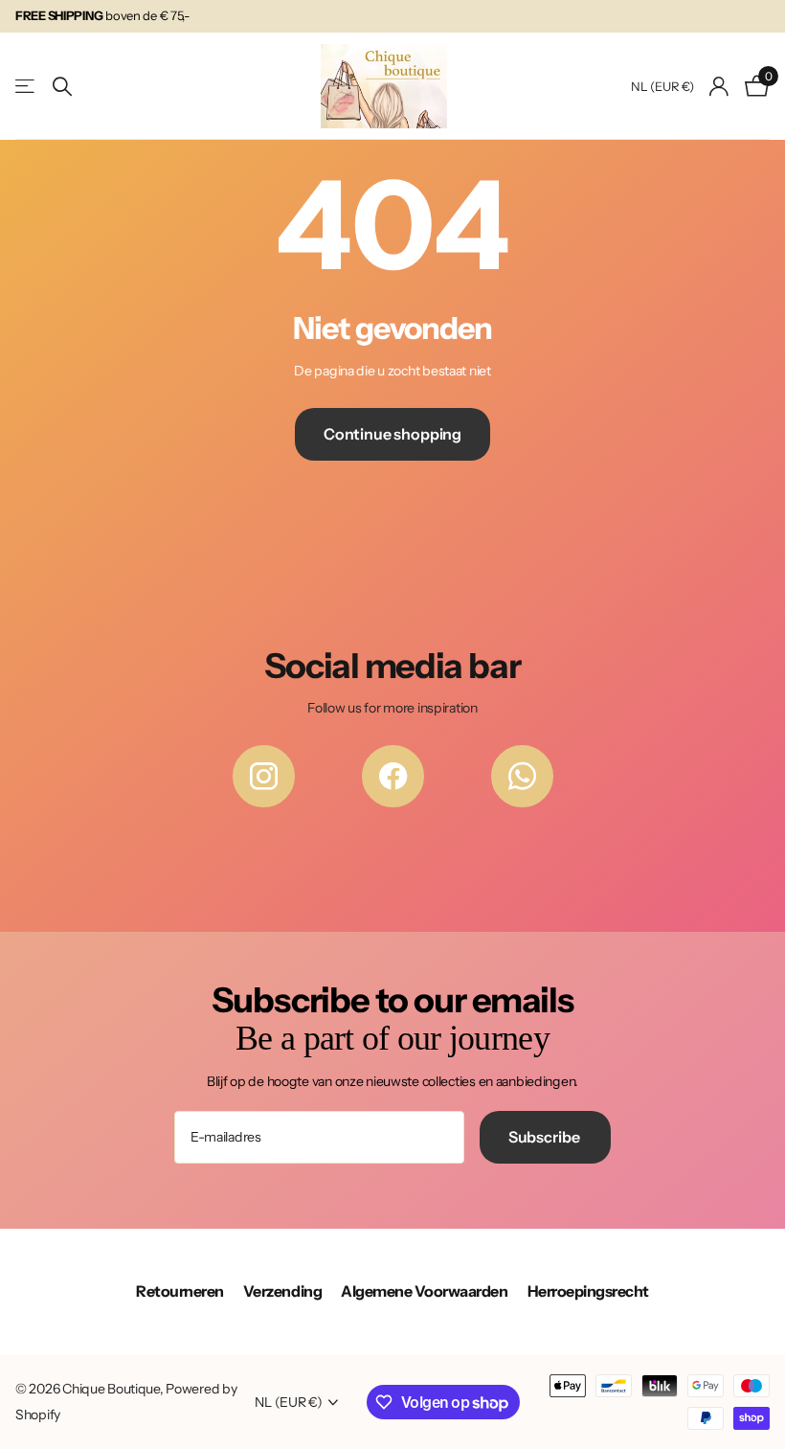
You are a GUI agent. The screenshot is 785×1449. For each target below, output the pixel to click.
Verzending (282, 1291)
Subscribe (545, 1136)
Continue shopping (392, 433)
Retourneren (180, 1291)
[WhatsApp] (522, 776)
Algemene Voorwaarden (424, 1291)
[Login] (719, 86)
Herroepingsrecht (588, 1291)
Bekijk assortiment (26, 87)
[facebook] (393, 776)
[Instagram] (264, 776)
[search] (62, 86)
